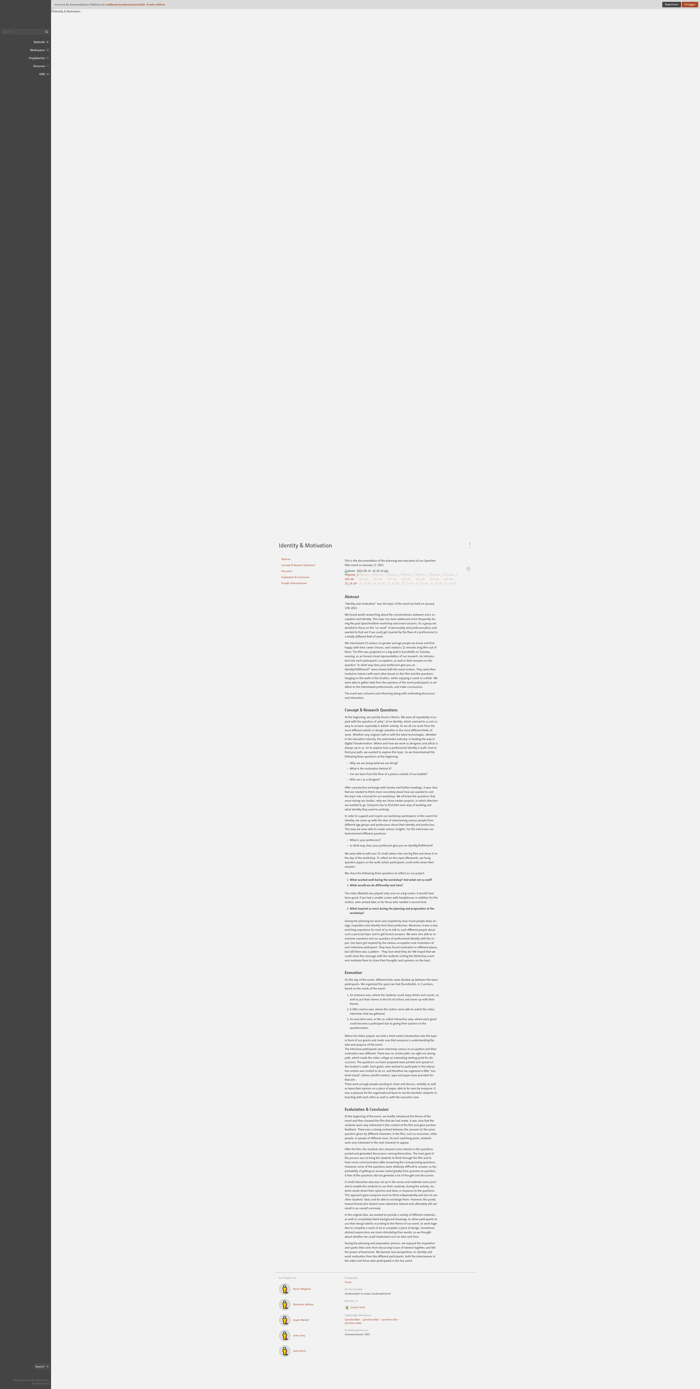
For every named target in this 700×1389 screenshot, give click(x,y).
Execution (286, 571)
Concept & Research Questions (298, 565)
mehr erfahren (157, 4)
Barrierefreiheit (40, 1383)
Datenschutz (42, 1380)
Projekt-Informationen (294, 583)
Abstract (286, 559)
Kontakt (30, 1380)
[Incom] (42, 1376)
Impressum (19, 1380)
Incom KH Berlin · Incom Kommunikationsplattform (25, 14)
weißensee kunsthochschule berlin (125, 4)
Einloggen (690, 4)
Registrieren (671, 4)
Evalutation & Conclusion (295, 577)
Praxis (348, 1282)
